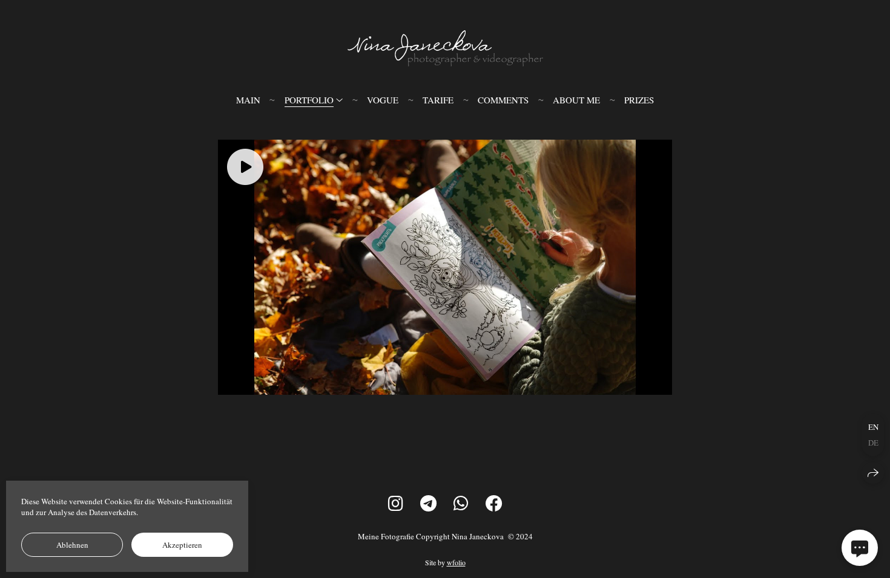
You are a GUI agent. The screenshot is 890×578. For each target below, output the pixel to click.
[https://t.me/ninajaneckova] (428, 503)
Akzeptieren (182, 544)
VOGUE (382, 100)
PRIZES (639, 100)
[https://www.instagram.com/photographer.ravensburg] (395, 503)
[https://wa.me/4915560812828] (461, 503)
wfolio (456, 562)
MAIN (248, 100)
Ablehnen (72, 544)
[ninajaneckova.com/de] (445, 48)
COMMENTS (503, 100)
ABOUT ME (576, 100)
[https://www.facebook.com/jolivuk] (494, 503)
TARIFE (438, 100)
